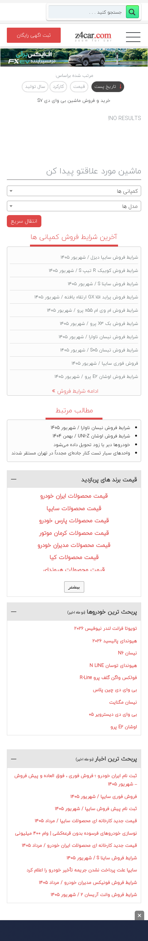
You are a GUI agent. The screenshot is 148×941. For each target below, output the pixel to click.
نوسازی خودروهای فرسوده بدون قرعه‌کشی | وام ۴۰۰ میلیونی (76, 833)
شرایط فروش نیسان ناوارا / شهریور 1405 (90, 428)
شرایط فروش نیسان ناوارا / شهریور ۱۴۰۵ (98, 337)
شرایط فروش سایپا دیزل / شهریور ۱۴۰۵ (99, 257)
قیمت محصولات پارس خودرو (74, 520)
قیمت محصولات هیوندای (74, 569)
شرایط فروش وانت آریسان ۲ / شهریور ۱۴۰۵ (94, 895)
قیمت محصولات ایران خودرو (74, 496)
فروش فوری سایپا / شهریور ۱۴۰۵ (105, 363)
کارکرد (58, 87)
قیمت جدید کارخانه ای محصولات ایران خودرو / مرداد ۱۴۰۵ (79, 845)
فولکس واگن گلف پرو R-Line (108, 678)
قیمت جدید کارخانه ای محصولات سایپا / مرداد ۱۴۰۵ (86, 821)
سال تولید (35, 87)
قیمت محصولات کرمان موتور (74, 533)
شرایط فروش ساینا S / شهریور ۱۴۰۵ (103, 284)
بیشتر (74, 587)
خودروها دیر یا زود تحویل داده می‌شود (92, 445)
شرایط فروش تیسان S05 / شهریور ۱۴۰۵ (99, 350)
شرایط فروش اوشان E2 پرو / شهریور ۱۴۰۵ (96, 377)
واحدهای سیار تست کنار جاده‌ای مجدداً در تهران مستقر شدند (70, 453)
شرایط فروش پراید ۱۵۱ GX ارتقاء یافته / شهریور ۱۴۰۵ (86, 297)
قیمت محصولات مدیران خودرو (74, 545)
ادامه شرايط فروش (77, 391)
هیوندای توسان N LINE (113, 665)
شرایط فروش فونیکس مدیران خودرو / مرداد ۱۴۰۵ (88, 882)
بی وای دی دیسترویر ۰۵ (113, 714)
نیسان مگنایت (123, 702)
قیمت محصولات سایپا (74, 508)
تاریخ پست (105, 87)
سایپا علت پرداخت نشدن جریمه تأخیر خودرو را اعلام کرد (82, 870)
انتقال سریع (24, 221)
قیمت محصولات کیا (74, 557)
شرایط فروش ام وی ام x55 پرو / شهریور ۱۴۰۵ (92, 310)
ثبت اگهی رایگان (34, 35)
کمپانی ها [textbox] (127, 191)
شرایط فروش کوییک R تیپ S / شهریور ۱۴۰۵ (93, 271)
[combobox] (74, 191)
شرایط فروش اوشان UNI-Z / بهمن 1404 (91, 436)
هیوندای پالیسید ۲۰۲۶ (115, 641)
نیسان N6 (127, 653)
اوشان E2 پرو (123, 727)
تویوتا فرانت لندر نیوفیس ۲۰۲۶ (105, 628)
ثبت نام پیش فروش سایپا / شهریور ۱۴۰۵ (96, 809)
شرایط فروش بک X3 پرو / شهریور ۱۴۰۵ (99, 324)
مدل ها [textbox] (130, 206)
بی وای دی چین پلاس (115, 690)
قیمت (79, 87)
